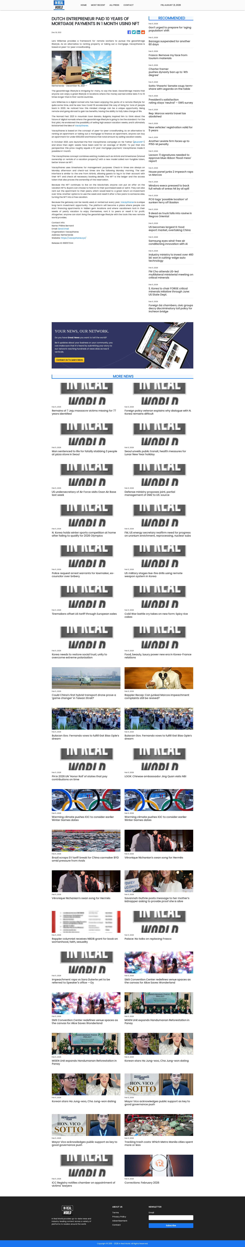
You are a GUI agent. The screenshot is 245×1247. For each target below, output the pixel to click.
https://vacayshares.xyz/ (73, 237)
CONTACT (129, 5)
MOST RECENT (98, 5)
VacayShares (81, 125)
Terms (115, 1212)
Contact (116, 1224)
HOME (84, 5)
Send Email (63, 228)
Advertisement (119, 1220)
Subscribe (171, 1225)
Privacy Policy (119, 1216)
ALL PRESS (114, 5)
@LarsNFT (139, 141)
